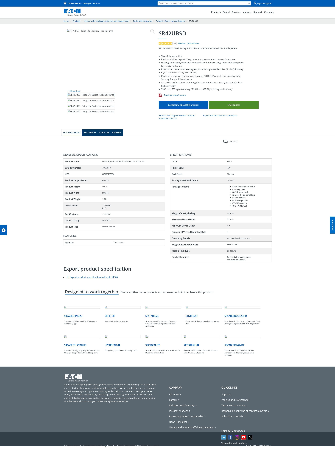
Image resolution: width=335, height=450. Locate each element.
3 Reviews (182, 43)
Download (75, 91)
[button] (234, 105)
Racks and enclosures (142, 21)
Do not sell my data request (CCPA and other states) (132, 446)
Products (76, 21)
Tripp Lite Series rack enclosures (170, 21)
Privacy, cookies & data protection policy (84, 446)
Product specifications (175, 95)
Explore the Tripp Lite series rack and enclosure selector (177, 117)
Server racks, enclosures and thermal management (106, 21)
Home (66, 21)
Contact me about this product (183, 104)
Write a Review (193, 43)
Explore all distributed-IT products (220, 115)
